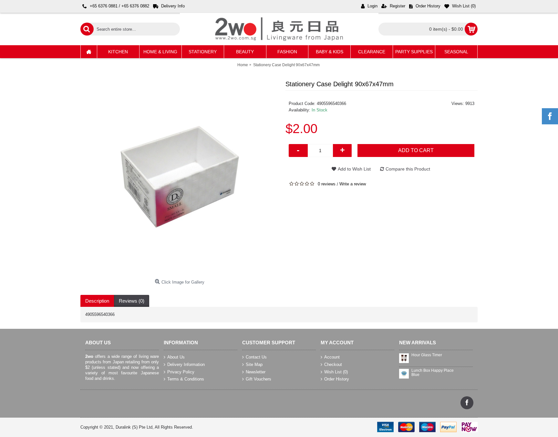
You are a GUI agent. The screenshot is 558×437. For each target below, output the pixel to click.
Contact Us (256, 357)
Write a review (352, 184)
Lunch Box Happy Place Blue (432, 373)
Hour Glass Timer (426, 355)
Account (332, 357)
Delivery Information (186, 364)
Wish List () (336, 371)
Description (97, 301)
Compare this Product (408, 169)
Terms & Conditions (185, 379)
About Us (176, 357)
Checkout (333, 364)
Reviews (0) (131, 301)
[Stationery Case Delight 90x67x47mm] (179, 177)
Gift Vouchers (258, 379)
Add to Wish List (354, 169)
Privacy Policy (180, 371)
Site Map (254, 364)
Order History (336, 379)
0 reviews (327, 184)
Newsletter (255, 371)
